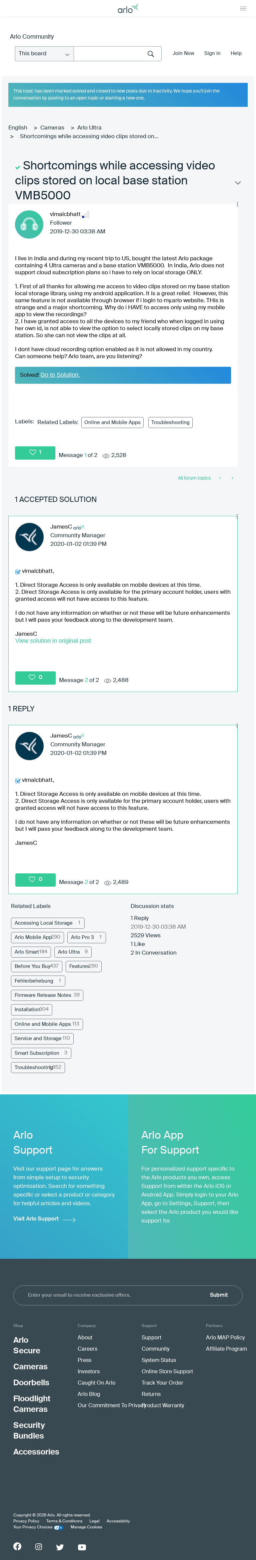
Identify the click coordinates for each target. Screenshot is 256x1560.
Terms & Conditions (64, 1521)
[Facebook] (17, 1546)
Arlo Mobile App (33, 937)
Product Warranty (163, 1406)
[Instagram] (38, 1546)
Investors (89, 1372)
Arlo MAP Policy (225, 1338)
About (85, 1338)
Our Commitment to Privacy (112, 1406)
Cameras (52, 128)
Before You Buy (32, 966)
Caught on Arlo (96, 1383)
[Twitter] (60, 1547)
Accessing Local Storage (44, 923)
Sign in (212, 53)
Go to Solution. (60, 374)
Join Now (183, 53)
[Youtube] (82, 1547)
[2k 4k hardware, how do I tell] (232, 478)
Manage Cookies (86, 1527)
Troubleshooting (170, 422)
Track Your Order (162, 1383)
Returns (151, 1394)
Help (236, 53)
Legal (94, 1521)
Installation (27, 1009)
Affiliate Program (226, 1349)
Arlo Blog (89, 1394)
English (17, 128)
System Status (159, 1360)
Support (151, 1338)
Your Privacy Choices (32, 1527)
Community (155, 1349)
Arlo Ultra (89, 128)
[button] (237, 204)
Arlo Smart (27, 952)
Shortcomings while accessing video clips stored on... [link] (89, 136)
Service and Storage (38, 1038)
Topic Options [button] (237, 184)
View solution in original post (53, 640)
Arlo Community (32, 37)
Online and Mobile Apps (112, 422)
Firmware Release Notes (43, 995)
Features (79, 966)
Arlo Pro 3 (82, 937)
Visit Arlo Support (36, 1219)
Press (84, 1360)
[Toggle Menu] (243, 8)
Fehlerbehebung (34, 981)
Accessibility (118, 1521)
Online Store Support (167, 1372)
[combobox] (118, 53)
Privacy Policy (26, 1521)
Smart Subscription (37, 1053)
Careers (87, 1349)
